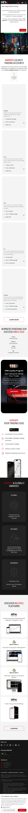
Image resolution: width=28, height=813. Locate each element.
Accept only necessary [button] (9, 810)
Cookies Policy (8, 805)
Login (18, 2)
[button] (14, 807)
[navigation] (26, 2)
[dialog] (14, 803)
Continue (22, 30)
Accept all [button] (22, 810)
